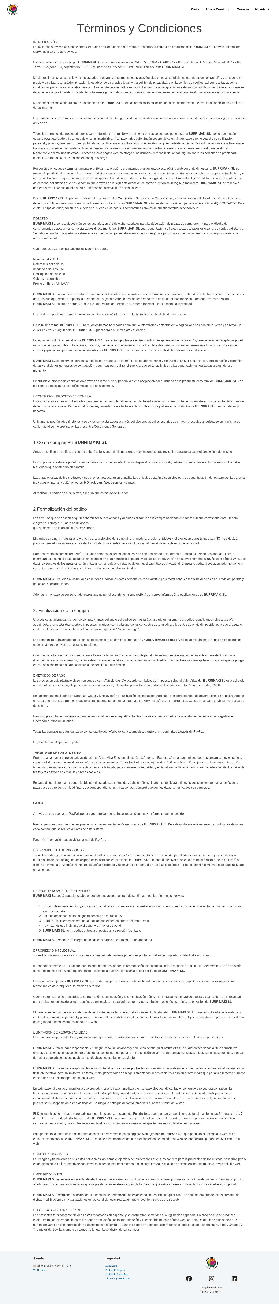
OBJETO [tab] (41, 218)
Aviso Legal (111, 1265)
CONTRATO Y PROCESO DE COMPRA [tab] (63, 396)
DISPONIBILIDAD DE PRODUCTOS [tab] (60, 850)
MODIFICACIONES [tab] (48, 1174)
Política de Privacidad (116, 1274)
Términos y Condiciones (118, 1278)
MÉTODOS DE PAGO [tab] (50, 675)
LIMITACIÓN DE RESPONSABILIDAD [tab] (61, 1032)
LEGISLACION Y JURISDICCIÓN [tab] (58, 1210)
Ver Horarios (39, 1270)
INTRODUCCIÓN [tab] (45, 42)
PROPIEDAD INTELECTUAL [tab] (55, 950)
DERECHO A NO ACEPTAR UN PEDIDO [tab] (61, 891)
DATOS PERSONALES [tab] (51, 1154)
